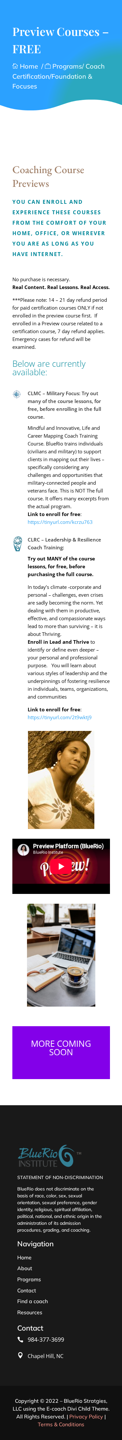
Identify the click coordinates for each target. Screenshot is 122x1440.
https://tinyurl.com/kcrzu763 (60, 522)
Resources (29, 1312)
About (24, 1268)
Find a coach (32, 1301)
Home (25, 66)
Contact (26, 1290)
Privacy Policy (86, 1416)
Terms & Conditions (61, 1424)
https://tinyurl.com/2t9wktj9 (60, 717)
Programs (29, 1279)
